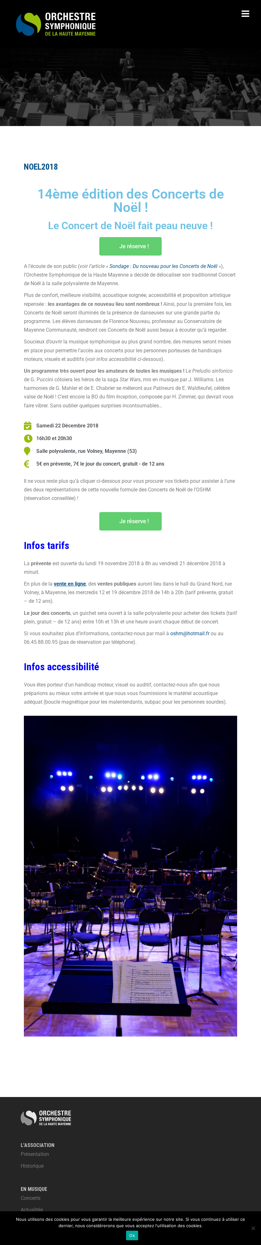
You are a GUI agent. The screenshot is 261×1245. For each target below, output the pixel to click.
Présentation (35, 1154)
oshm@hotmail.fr (189, 633)
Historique (32, 1166)
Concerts (30, 1198)
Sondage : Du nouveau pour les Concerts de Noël (164, 266)
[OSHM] (55, 24)
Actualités (32, 1210)
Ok (132, 1235)
